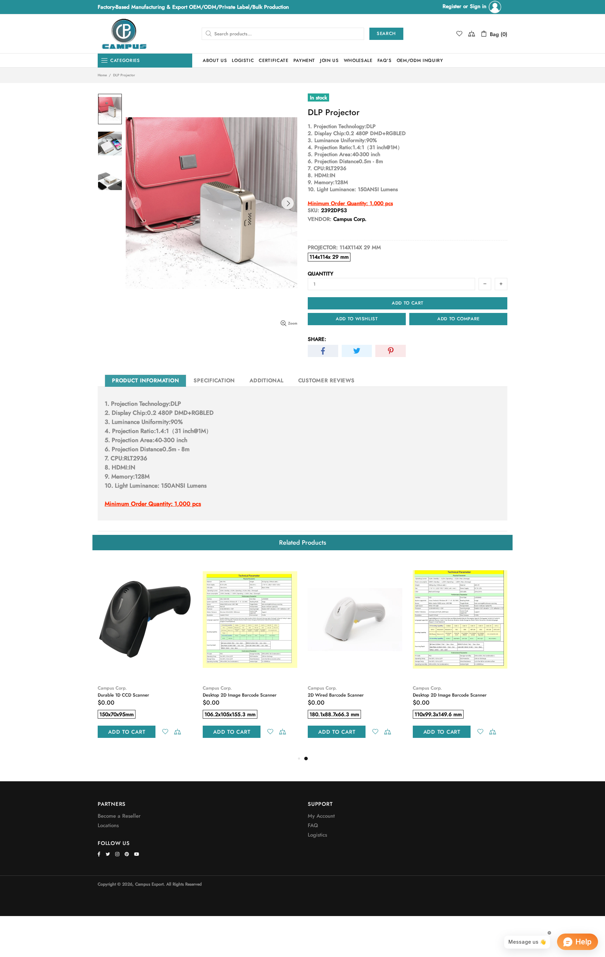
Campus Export (124, 34)
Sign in (479, 6)
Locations (108, 825)
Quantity (320, 273)
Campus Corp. (112, 688)
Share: (317, 339)
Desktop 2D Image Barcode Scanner (240, 695)
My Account (321, 815)
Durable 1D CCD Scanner (123, 695)
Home (102, 75)
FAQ (313, 825)
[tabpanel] (355, 657)
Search (386, 33)
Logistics (317, 834)
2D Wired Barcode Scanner (336, 695)
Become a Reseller (119, 815)
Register (452, 6)
